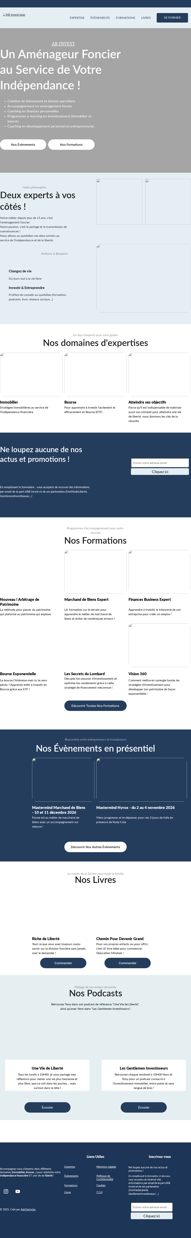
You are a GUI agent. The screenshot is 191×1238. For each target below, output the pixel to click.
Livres (67, 1192)
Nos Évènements (23, 144)
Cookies (100, 1185)
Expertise (69, 1167)
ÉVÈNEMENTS (100, 17)
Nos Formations (71, 144)
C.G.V (99, 1192)
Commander (63, 963)
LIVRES (146, 17)
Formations (70, 1185)
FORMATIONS (125, 17)
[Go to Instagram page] (6, 1191)
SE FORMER (172, 17)
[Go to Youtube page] (17, 1191)
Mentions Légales (106, 1167)
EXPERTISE (77, 17)
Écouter (47, 1107)
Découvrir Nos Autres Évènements (95, 847)
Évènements (71, 1176)
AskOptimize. (28, 1209)
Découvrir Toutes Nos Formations (95, 706)
